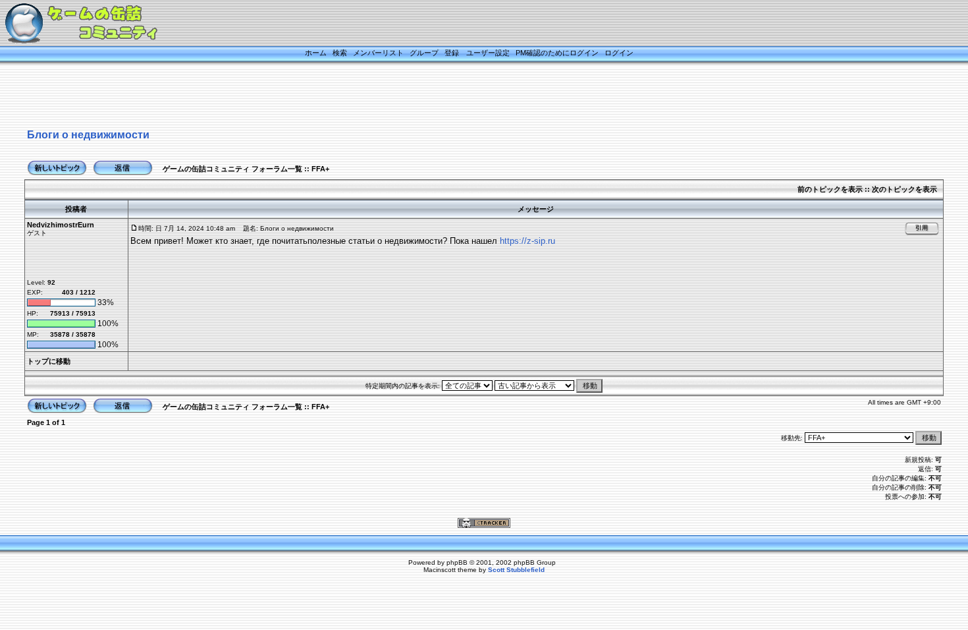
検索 (340, 53)
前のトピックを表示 (830, 189)
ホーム (316, 53)
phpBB (457, 562)
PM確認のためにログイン (557, 53)
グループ (424, 53)
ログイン (619, 53)
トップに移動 (48, 361)
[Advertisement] (467, 97)
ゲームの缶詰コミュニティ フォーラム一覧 (232, 169)
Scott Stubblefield (516, 569)
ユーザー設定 (488, 53)
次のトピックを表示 (904, 189)
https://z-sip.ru (527, 241)
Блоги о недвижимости (88, 134)
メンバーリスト (378, 53)
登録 (451, 53)
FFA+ (320, 169)
